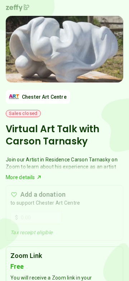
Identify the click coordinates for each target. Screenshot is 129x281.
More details (20, 177)
